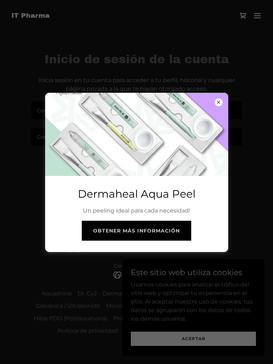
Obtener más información (136, 231)
